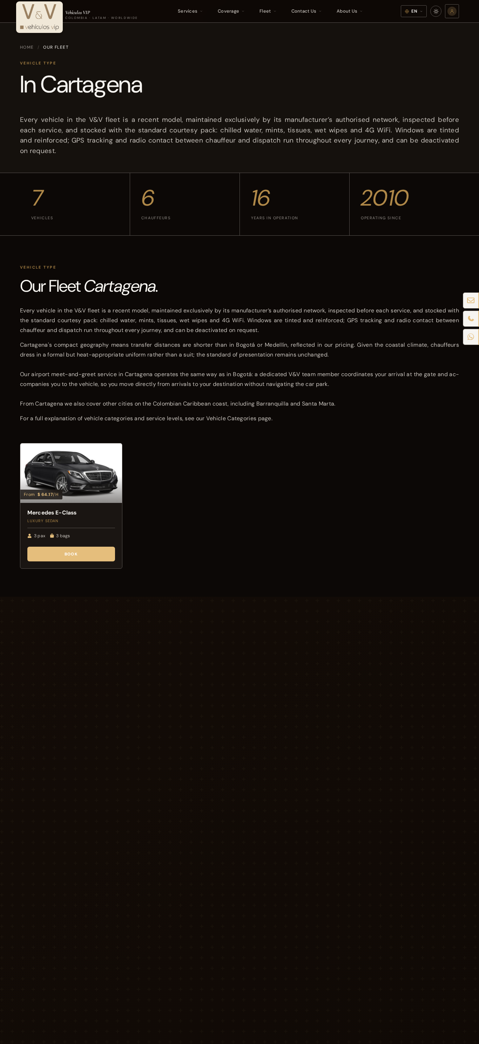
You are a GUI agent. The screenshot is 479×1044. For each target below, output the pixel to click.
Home (27, 47)
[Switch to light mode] (435, 11)
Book (71, 554)
